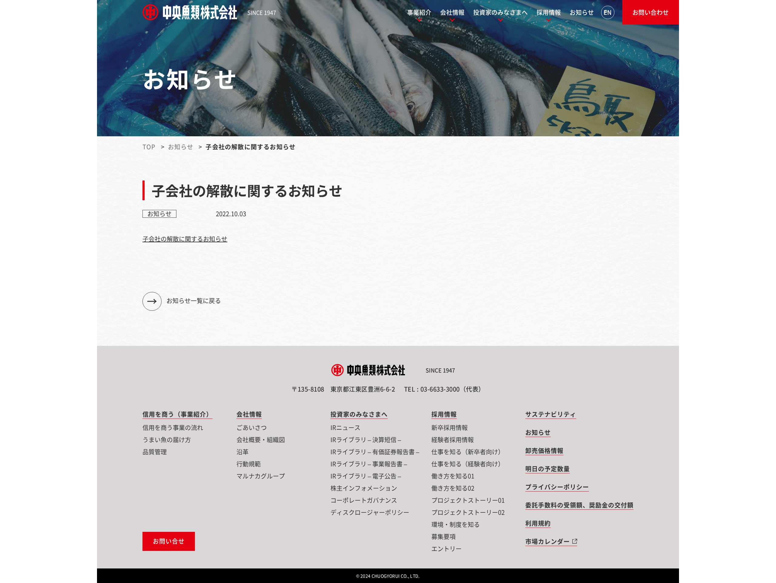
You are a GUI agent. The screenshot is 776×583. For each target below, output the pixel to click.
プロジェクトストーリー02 (468, 512)
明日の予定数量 (547, 468)
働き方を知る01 (452, 476)
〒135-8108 (343, 389)
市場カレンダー (547, 541)
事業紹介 (419, 12)
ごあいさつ (251, 427)
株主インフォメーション (363, 488)
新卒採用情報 (449, 427)
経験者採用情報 (452, 439)
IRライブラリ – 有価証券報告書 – (374, 451)
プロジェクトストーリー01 (468, 500)
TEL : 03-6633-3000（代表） (444, 389)
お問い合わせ (650, 12)
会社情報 (452, 12)
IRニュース (345, 427)
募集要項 (443, 536)
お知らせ (582, 12)
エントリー (446, 548)
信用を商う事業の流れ (174, 427)
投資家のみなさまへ (500, 12)
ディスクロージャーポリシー (369, 512)
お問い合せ (169, 541)
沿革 (242, 451)
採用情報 (549, 12)
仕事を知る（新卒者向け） (467, 451)
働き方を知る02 (452, 488)
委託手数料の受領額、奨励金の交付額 (579, 505)
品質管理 (154, 451)
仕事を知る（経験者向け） (467, 463)
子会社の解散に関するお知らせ (184, 238)
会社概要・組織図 (260, 439)
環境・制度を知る (455, 524)
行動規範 (248, 463)
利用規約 (538, 523)
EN (608, 12)
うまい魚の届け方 (166, 439)
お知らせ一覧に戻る (193, 300)
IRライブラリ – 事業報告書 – (368, 463)
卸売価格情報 (544, 450)
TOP (149, 146)
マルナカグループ (260, 476)
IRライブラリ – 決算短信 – (365, 439)
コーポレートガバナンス (363, 500)
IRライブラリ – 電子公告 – (365, 476)
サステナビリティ (550, 414)
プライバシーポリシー (557, 486)
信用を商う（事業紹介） (177, 414)
